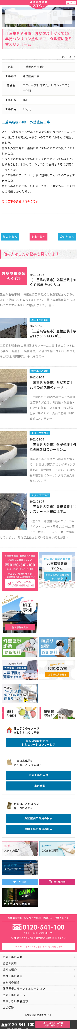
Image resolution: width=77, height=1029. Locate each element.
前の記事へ (10, 236)
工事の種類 (39, 786)
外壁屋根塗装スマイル (38, 4)
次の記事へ (67, 236)
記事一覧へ (39, 236)
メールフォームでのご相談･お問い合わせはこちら (39, 947)
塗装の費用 (10, 963)
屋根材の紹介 (11, 982)
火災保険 (8, 1007)
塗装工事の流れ (38, 775)
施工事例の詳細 (40, 320)
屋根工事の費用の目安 (38, 829)
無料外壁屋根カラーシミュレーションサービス (39, 743)
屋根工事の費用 (12, 976)
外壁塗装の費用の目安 (38, 818)
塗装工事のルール (14, 995)
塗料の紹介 (10, 969)
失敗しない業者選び (15, 1001)
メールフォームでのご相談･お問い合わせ (53, 1024)
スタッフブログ (40, 433)
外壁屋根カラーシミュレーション (24, 988)
